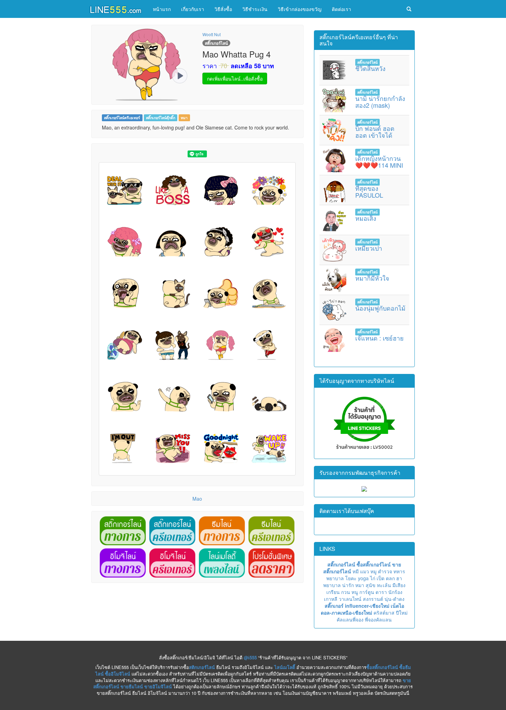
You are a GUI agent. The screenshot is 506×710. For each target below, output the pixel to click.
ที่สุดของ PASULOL (369, 191)
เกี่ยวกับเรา (192, 9)
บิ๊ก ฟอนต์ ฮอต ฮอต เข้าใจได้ (374, 131)
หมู (373, 571)
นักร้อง (395, 591)
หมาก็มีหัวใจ (372, 277)
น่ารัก (348, 585)
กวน (345, 591)
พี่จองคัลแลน (378, 619)
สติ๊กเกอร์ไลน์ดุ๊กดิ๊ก (160, 117)
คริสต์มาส (383, 612)
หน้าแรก (162, 9)
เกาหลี (330, 598)
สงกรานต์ (373, 598)
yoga (363, 578)
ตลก (390, 578)
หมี (355, 571)
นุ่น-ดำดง (394, 598)
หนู (354, 591)
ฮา (399, 578)
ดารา (381, 591)
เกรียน (333, 591)
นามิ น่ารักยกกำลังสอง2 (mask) (380, 101)
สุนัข (371, 585)
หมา (184, 117)
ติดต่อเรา (341, 9)
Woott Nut (211, 34)
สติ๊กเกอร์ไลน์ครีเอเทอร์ (122, 117)
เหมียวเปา (368, 247)
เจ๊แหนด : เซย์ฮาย (379, 337)
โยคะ (351, 578)
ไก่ (372, 578)
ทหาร (399, 571)
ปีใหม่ (402, 612)
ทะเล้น (384, 585)
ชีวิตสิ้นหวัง (370, 68)
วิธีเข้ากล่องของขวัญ (299, 9)
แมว (364, 571)
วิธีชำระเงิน (254, 9)
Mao (197, 498)
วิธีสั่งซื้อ (223, 9)
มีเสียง (398, 585)
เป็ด (380, 578)
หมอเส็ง (365, 217)
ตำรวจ (385, 571)
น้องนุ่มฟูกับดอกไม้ (380, 307)
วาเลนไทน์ (350, 598)
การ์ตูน (366, 591)
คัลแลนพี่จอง (350, 619)
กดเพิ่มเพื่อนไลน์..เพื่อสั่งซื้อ (235, 78)
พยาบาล (335, 578)
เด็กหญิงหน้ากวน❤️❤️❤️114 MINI (379, 161)
